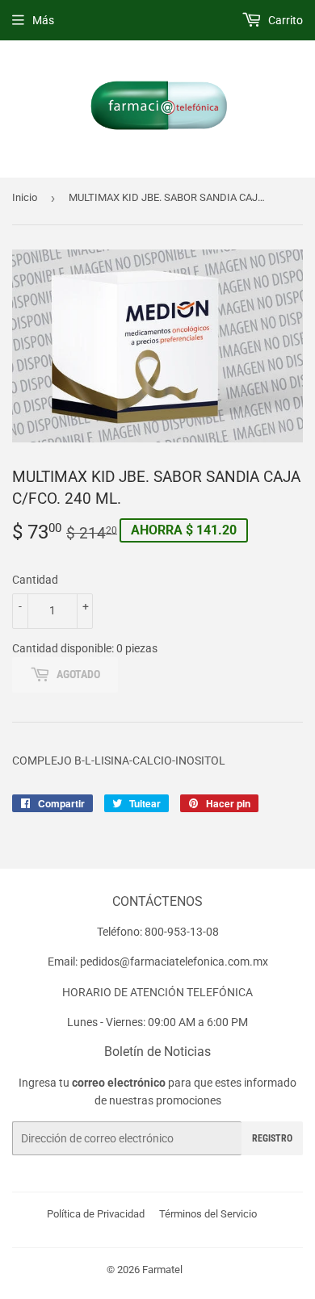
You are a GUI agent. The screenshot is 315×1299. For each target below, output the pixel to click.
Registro (272, 1138)
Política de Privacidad (96, 1214)
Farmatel (162, 1269)
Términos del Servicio (208, 1214)
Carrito (284, 20)
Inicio (24, 197)
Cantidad (35, 579)
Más (43, 20)
